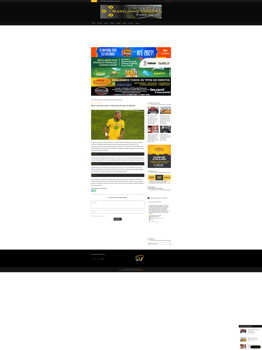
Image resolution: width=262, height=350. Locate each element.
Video (152, 219)
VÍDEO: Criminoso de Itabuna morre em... (253, 338)
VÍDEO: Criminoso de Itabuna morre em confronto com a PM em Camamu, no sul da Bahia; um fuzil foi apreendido (165, 119)
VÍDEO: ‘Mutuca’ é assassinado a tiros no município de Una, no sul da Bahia (165, 136)
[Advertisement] (131, 35)
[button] (255, 347)
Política (130, 23)
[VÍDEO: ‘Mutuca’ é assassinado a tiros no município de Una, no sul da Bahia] (165, 129)
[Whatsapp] (95, 190)
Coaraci (118, 23)
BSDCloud (141, 270)
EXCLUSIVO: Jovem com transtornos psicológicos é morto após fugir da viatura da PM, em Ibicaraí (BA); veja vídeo (153, 119)
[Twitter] (167, 1)
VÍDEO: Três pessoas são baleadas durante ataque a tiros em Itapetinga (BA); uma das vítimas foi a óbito (153, 137)
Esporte (93, 103)
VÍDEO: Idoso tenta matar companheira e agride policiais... (112, 1)
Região (124, 23)
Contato (137, 23)
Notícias (99, 23)
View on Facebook (152, 221)
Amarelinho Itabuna (156, 201)
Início (93, 23)
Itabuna (112, 23)
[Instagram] (168, 1)
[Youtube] (170, 1)
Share (157, 221)
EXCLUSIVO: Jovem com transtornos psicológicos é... (254, 331)
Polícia (106, 23)
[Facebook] (165, 1)
